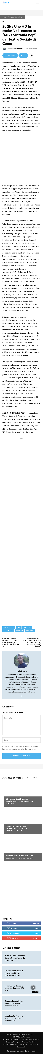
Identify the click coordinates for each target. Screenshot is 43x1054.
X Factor (29, 631)
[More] (31, 55)
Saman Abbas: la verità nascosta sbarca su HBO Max (14, 988)
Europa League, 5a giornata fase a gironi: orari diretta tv (10, 643)
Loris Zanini (17, 48)
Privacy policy (33, 1044)
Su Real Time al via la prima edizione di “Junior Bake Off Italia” (31, 643)
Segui (37, 928)
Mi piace (36, 923)
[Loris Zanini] (5, 48)
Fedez (6, 628)
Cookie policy (21, 1047)
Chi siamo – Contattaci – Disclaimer (15, 1044)
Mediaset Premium (28, 1042)
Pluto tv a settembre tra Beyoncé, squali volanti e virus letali (15, 958)
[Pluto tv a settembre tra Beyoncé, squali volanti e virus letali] (33, 957)
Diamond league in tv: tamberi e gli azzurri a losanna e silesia (16, 828)
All (28, 778)
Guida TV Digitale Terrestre (20, 1037)
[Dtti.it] (16, 5)
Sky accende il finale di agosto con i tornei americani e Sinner (20, 801)
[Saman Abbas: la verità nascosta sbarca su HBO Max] (33, 987)
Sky (20, 17)
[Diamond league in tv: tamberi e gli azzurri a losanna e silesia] (21, 821)
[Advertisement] (21, 158)
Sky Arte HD (8, 631)
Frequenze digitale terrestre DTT (24, 1034)
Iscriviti (36, 938)
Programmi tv (13, 17)
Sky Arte (27, 628)
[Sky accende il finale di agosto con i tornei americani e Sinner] (21, 793)
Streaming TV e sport (13, 1042)
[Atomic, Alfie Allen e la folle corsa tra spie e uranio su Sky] (21, 848)
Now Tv (9, 794)
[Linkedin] (21, 695)
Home (4, 17)
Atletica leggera (13, 821)
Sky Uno (19, 631)
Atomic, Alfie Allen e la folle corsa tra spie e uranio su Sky (19, 856)
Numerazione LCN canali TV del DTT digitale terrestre (21, 1039)
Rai (13, 628)
